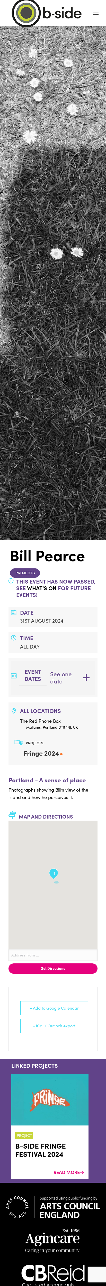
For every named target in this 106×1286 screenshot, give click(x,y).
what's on (42, 588)
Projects (25, 573)
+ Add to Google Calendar (54, 1008)
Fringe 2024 (41, 752)
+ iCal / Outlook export (54, 1025)
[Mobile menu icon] (96, 13)
